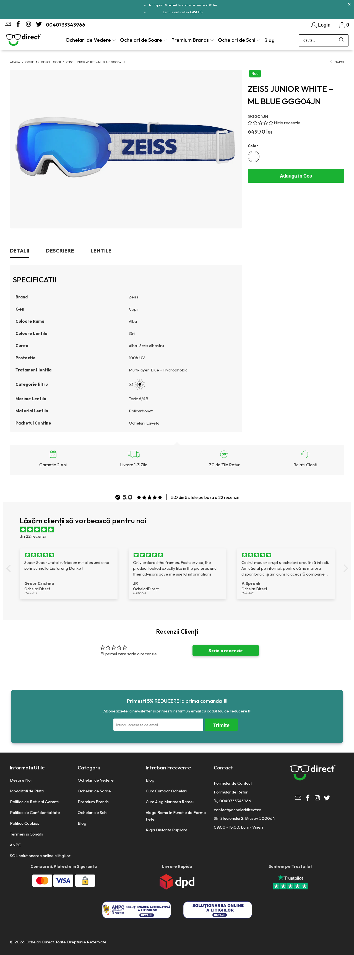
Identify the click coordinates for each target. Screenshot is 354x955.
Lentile (101, 251)
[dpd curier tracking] (177, 888)
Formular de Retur (231, 792)
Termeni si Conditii (26, 834)
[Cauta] (341, 40)
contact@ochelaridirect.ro (237, 809)
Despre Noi (21, 780)
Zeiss (134, 297)
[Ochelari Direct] (23, 40)
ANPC (15, 844)
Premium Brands (93, 801)
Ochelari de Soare (94, 790)
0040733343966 (65, 25)
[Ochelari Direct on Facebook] (17, 25)
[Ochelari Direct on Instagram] (28, 25)
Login (324, 25)
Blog (82, 823)
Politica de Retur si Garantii (34, 801)
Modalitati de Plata (27, 790)
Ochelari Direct (39, 941)
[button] (91, 40)
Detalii (20, 251)
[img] (180, 529)
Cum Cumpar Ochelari (166, 790)
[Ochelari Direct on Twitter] (38, 25)
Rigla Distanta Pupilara (166, 829)
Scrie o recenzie (226, 650)
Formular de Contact (233, 783)
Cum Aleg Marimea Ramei (170, 801)
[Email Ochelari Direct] (7, 25)
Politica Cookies (24, 823)
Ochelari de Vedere (96, 780)
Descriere (60, 251)
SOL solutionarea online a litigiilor (40, 855)
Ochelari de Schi (92, 812)
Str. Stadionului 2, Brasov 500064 (244, 818)
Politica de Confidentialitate (35, 812)
